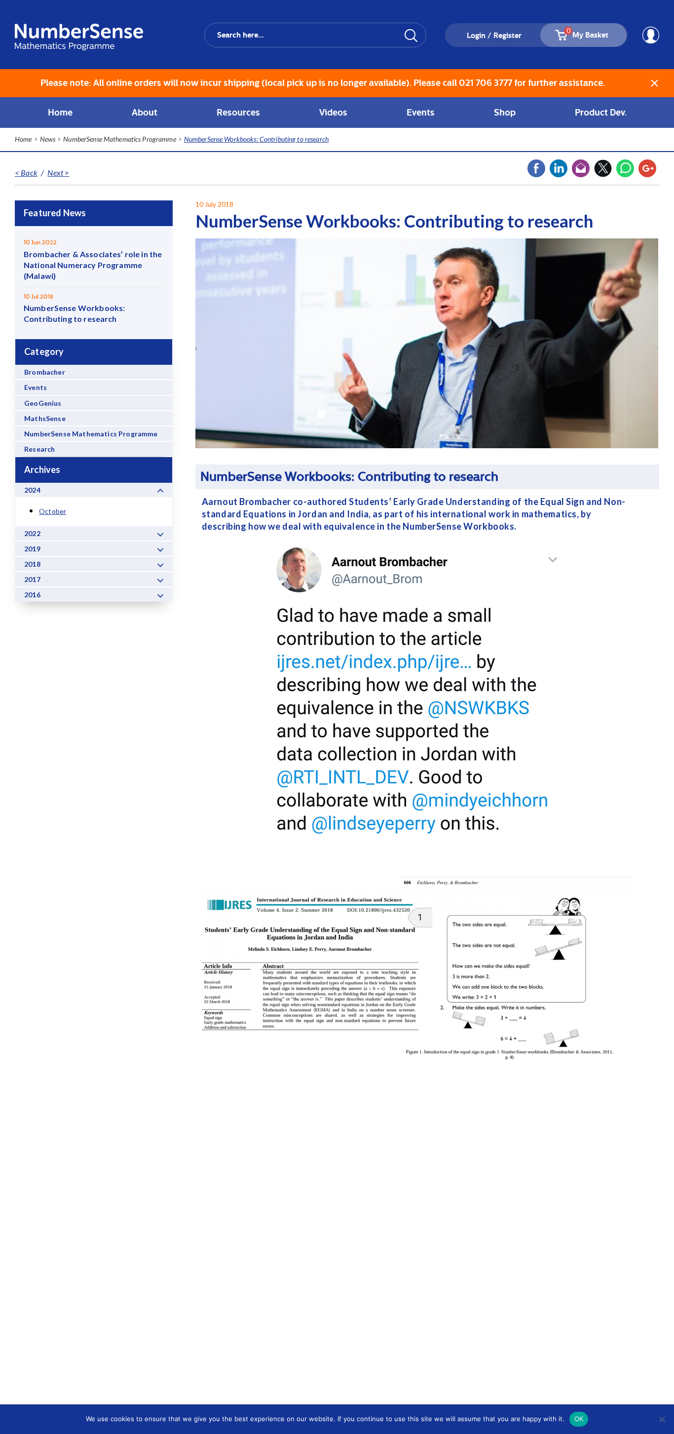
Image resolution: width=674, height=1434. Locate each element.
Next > (58, 172)
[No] (662, 1419)
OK (579, 1419)
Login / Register (494, 35)
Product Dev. (601, 112)
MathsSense (45, 418)
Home (60, 112)
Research (39, 449)
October (52, 511)
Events (35, 387)
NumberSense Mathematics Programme (91, 433)
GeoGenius (43, 403)
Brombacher (44, 372)
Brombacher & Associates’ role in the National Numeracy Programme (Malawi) (93, 264)
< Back (26, 172)
